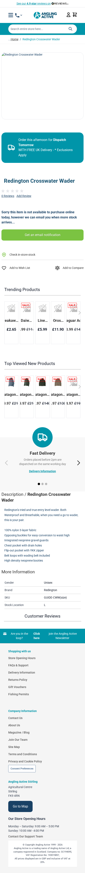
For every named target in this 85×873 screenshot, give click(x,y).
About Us (14, 725)
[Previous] (6, 462)
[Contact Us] (19, 15)
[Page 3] (46, 484)
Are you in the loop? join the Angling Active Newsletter (44, 636)
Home (14, 39)
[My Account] (68, 14)
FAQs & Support (18, 665)
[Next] (78, 462)
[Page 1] (39, 484)
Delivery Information (42, 471)
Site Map (14, 747)
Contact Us (15, 718)
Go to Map (20, 806)
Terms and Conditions (22, 754)
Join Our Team (17, 739)
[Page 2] (42, 484)
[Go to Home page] (45, 15)
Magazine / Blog (19, 732)
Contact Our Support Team (25, 836)
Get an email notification (42, 235)
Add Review (24, 196)
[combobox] (42, 28)
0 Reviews (7, 196)
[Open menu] (10, 15)
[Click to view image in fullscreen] (42, 86)
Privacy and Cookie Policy (25, 761)
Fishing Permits (18, 694)
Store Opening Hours (21, 658)
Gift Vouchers (17, 687)
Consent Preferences (22, 768)
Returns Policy (17, 679)
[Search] (70, 29)
